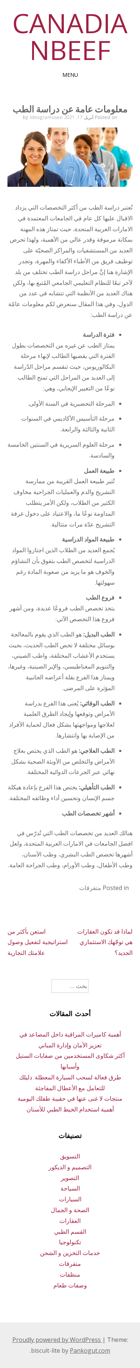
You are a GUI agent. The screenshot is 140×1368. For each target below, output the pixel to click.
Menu (70, 74)
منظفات (70, 1274)
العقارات (70, 1221)
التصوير (70, 1178)
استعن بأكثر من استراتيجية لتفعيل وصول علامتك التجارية (37, 942)
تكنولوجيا (70, 1242)
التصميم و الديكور (70, 1167)
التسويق (70, 1156)
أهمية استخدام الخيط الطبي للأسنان (70, 1109)
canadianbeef (70, 36)
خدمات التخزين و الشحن (70, 1253)
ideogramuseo (46, 117)
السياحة (70, 1188)
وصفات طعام (70, 1285)
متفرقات (90, 888)
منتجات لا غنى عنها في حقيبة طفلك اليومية (70, 1098)
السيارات (70, 1199)
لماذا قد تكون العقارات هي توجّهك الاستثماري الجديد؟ (105, 942)
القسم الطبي (70, 1231)
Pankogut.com (90, 1350)
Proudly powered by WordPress (57, 1340)
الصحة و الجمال (70, 1210)
